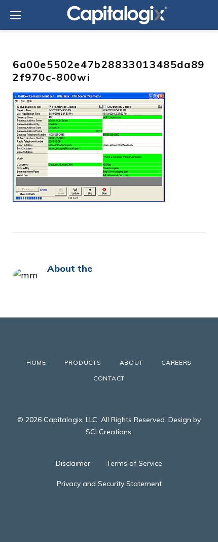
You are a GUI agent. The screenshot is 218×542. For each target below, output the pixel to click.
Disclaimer (73, 463)
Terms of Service (134, 463)
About (131, 362)
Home (36, 362)
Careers (176, 362)
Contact (109, 378)
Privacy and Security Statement (109, 483)
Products (82, 362)
